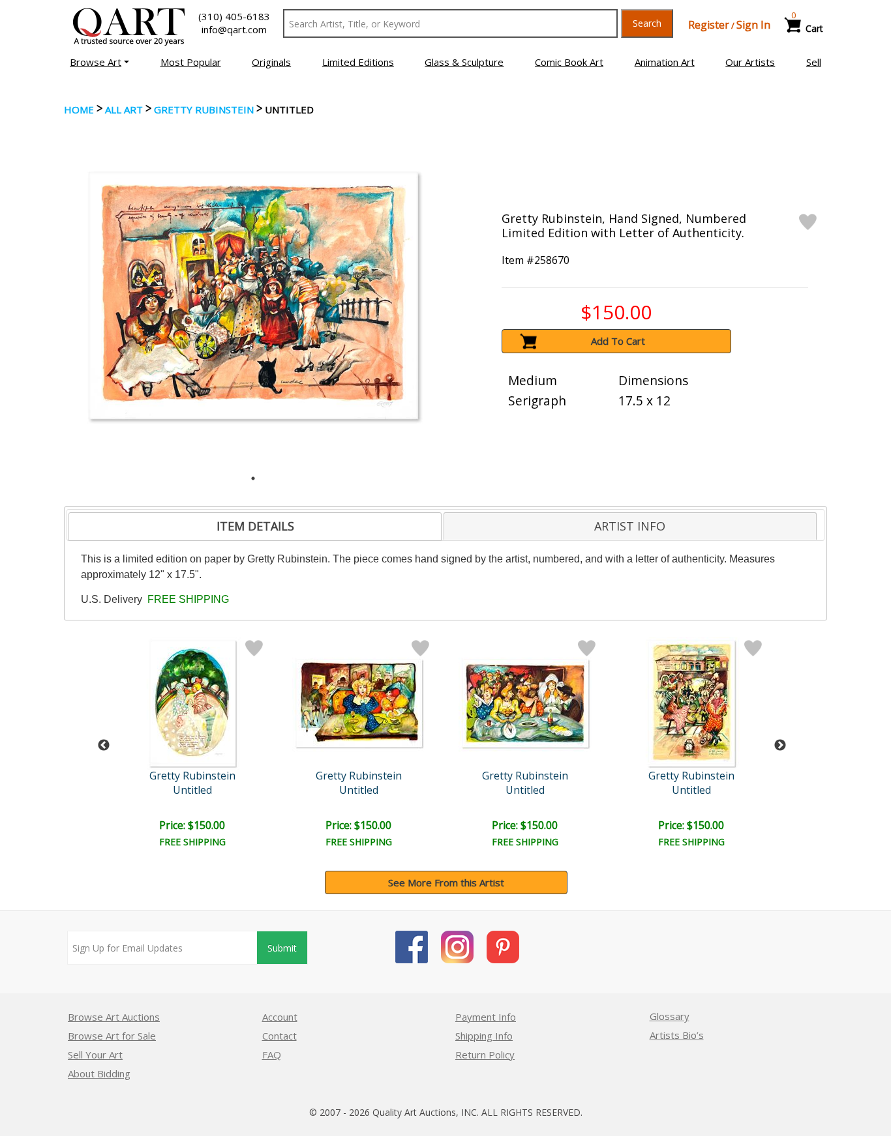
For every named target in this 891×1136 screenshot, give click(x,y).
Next (780, 745)
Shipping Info (484, 1035)
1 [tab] (253, 478)
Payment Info (485, 1016)
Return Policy (485, 1054)
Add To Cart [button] (618, 340)
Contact (279, 1035)
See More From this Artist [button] (446, 882)
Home (79, 109)
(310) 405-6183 (234, 16)
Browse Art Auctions (114, 1016)
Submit (282, 948)
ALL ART (124, 109)
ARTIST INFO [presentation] (629, 526)
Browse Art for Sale (112, 1035)
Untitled (192, 790)
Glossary (669, 1016)
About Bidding (99, 1073)
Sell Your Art (95, 1054)
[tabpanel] (253, 296)
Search (647, 23)
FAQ (271, 1054)
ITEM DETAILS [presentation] (255, 526)
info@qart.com (234, 29)
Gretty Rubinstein (204, 109)
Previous (103, 745)
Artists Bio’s (677, 1034)
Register (708, 25)
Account (279, 1016)
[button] (99, 61)
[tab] (255, 526)
